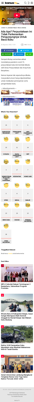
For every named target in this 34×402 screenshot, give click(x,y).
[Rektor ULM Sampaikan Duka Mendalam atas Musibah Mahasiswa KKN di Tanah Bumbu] (17, 334)
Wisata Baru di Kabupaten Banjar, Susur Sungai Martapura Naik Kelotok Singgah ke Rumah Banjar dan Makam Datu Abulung (17, 317)
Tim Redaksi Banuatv (17, 396)
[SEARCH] (25, 3)
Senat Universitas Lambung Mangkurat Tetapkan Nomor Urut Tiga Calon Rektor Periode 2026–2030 (16, 377)
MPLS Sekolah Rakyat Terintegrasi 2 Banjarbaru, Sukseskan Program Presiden (16, 286)
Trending (2, 265)
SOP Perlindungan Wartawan (17, 392)
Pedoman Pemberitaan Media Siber (17, 394)
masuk (10, 253)
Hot (2, 295)
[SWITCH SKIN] (28, 3)
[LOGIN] (32, 3)
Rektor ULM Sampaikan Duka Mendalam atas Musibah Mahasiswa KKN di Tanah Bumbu (15, 347)
